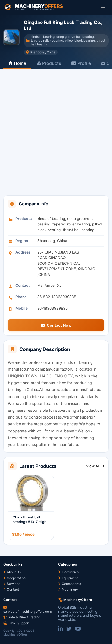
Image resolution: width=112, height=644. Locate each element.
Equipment (69, 578)
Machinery (69, 589)
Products (51, 63)
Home (20, 63)
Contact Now (59, 325)
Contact (12, 589)
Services (13, 584)
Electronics (70, 572)
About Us (13, 572)
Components (71, 584)
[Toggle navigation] (103, 7)
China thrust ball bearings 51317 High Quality (29, 521)
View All (92, 466)
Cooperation (16, 578)
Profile (84, 63)
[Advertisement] (56, 136)
